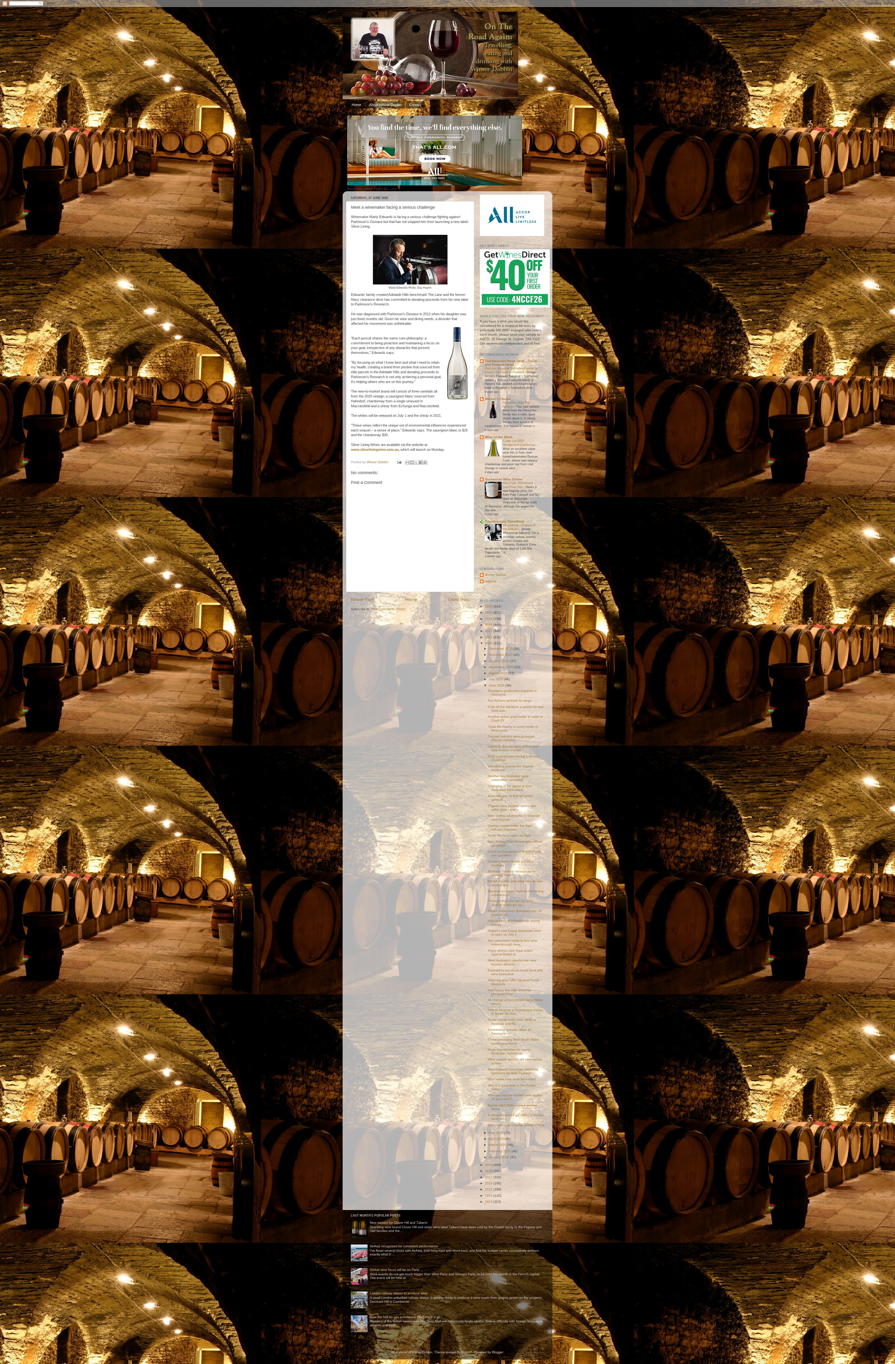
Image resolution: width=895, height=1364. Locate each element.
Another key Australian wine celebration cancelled (508, 778)
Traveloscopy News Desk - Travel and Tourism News (511, 362)
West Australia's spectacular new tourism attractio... (512, 962)
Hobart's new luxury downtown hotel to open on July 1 (514, 932)
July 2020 (496, 679)
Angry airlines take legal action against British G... (510, 952)
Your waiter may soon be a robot (512, 1079)
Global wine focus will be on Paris (394, 1270)
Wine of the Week (499, 437)
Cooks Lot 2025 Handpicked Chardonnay (520, 443)
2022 (489, 631)
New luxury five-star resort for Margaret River (509, 992)
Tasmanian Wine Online (503, 479)
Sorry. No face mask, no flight (509, 835)
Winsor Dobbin (495, 575)
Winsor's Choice (498, 399)
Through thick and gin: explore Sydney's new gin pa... (510, 902)
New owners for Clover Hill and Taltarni (398, 1222)
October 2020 (499, 661)
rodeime (491, 581)
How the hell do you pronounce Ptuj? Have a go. (405, 1317)
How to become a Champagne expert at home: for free (515, 1011)
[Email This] (407, 462)
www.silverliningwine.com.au (375, 449)
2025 (489, 612)
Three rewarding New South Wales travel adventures (513, 1041)
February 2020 (500, 1151)
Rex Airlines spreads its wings (509, 700)
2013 (489, 1201)
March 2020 (498, 1145)
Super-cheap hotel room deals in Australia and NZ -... (512, 1021)
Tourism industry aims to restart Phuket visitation (511, 738)
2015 (489, 1189)
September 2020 (501, 667)
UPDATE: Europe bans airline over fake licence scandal (513, 748)
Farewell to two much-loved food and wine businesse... (515, 972)
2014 (489, 1195)
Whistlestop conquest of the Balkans (519, 527)
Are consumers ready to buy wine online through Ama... (512, 942)
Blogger (497, 1352)
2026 (489, 606)
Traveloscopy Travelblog (504, 521)
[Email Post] (399, 462)
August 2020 (498, 673)
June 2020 (497, 685)
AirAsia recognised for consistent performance (404, 1246)
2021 (489, 637)
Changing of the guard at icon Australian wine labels (510, 788)
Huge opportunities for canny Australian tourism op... (509, 1051)
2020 (489, 643)
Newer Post (362, 599)
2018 (489, 1171)
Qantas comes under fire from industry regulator (510, 827)
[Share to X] (416, 462)
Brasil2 (467, 1352)
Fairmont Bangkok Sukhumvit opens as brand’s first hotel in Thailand (511, 370)
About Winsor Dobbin (385, 105)
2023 (489, 625)
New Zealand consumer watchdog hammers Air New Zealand (513, 1071)
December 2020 (501, 648)
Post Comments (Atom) (388, 609)
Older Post (458, 599)
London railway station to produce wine (398, 1293)
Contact (415, 105)
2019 (489, 1165)
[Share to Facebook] (420, 462)
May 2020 (496, 1133)
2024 (489, 619)
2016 (489, 1183)
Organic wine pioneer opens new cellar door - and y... (512, 807)
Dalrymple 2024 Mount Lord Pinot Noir (518, 485)
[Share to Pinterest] (425, 462)
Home (356, 105)
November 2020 (501, 654)
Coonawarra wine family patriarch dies (516, 1125)
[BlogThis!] (412, 462)
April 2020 (497, 1139)
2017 (489, 1177)
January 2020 (499, 1157)
